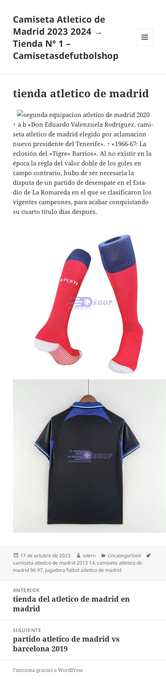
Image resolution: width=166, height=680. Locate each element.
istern (89, 555)
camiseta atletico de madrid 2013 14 (54, 562)
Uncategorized (124, 555)
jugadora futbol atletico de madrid (83, 570)
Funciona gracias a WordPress (48, 670)
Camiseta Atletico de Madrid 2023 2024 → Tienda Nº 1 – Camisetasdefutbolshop (65, 37)
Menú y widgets (145, 45)
